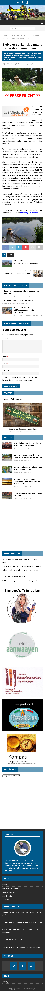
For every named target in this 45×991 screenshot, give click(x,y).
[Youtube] (27, 2)
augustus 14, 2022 (9, 303)
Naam (4, 356)
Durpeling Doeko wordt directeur (18, 300)
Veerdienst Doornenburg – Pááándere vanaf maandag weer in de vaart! (28, 481)
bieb (10, 255)
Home (4, 884)
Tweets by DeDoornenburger (13, 399)
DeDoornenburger (23, 64)
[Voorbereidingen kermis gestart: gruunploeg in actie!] (7, 469)
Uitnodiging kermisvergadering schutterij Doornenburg (27, 444)
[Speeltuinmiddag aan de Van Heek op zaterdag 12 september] (7, 457)
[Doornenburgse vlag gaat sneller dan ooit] (7, 495)
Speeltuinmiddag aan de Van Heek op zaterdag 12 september (28, 456)
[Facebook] (22, 2)
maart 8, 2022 (8, 296)
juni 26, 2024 (8, 64)
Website (5, 370)
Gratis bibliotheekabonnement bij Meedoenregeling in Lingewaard (27, 310)
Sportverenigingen (9, 892)
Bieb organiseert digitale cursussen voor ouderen (22, 292)
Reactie (5, 338)
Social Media (7, 896)
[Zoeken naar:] (22, 28)
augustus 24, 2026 (21, 472)
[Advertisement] (22, 526)
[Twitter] (18, 2)
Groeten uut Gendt (17, 577)
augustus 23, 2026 (21, 486)
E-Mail (4, 363)
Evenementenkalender (10, 888)
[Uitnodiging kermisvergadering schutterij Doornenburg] (7, 445)
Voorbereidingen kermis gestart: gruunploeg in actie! (28, 468)
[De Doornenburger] (22, 19)
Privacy (5, 982)
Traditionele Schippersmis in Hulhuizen (26, 566)
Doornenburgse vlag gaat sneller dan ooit (28, 494)
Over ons (5, 900)
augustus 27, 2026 (21, 460)
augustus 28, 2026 (21, 448)
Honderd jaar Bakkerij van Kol (27, 581)
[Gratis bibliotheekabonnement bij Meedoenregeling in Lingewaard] (7, 310)
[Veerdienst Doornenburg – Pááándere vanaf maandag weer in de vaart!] (7, 481)
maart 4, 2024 (19, 315)
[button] (41, 23)
